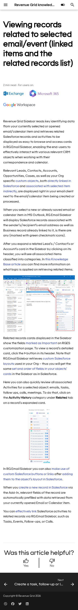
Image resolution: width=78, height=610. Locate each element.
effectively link (26, 511)
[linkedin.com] (27, 603)
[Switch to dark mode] (63, 5)
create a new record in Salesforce (43, 487)
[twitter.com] (20, 603)
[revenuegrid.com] (5, 603)
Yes (26, 565)
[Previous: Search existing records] (5, 583)
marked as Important (41, 343)
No (52, 565)
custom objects (27, 181)
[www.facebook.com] (13, 603)
